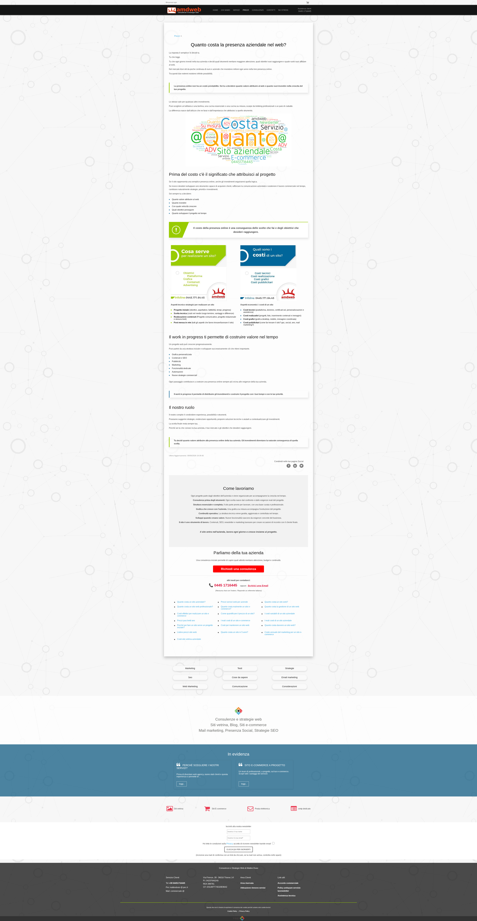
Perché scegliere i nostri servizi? (198, 766)
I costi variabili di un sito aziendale (280, 614)
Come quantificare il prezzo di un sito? (238, 614)
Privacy (230, 844)
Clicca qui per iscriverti (239, 849)
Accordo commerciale (288, 883)
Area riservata (247, 883)
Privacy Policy (244, 911)
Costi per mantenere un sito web (235, 625)
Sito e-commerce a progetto (264, 765)
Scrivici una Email (258, 585)
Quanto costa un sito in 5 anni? (234, 632)
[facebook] (289, 466)
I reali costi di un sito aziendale (278, 620)
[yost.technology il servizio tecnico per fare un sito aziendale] (238, 920)
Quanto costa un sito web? (276, 602)
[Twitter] (301, 466)
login (175, 2)
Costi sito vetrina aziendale (189, 639)
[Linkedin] (295, 466)
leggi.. (181, 784)
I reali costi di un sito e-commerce (235, 620)
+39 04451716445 (177, 883)
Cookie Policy (232, 911)
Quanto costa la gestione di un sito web (282, 607)
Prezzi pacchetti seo (186, 620)
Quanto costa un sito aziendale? (191, 602)
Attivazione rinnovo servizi (252, 888)
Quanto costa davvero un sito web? (280, 625)
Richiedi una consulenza (238, 569)
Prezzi (177, 36)
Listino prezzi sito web (187, 632)
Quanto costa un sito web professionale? (195, 607)
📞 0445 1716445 (223, 585)
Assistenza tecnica (286, 896)
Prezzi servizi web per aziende (234, 602)
